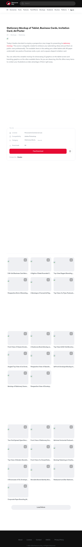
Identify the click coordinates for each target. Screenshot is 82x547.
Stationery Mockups (31, 140)
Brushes (57, 10)
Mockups (42, 10)
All (7, 10)
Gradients (50, 10)
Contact (39, 540)
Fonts (20, 10)
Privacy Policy (59, 540)
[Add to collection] (70, 151)
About (20, 540)
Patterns (64, 10)
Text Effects (34, 10)
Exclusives (13, 10)
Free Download (38, 151)
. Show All (39, 140)
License (29, 540)
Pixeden (19, 157)
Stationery (22, 35)
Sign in (72, 10)
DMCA (48, 540)
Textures (26, 10)
